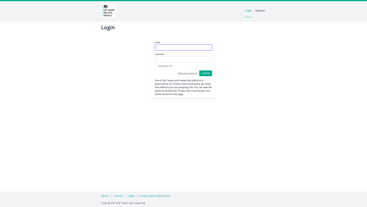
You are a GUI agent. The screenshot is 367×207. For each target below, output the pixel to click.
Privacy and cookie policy (154, 196)
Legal (131, 196)
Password (159, 54)
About (105, 196)
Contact (118, 196)
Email (157, 42)
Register (260, 10)
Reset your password (187, 73)
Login (248, 10)
